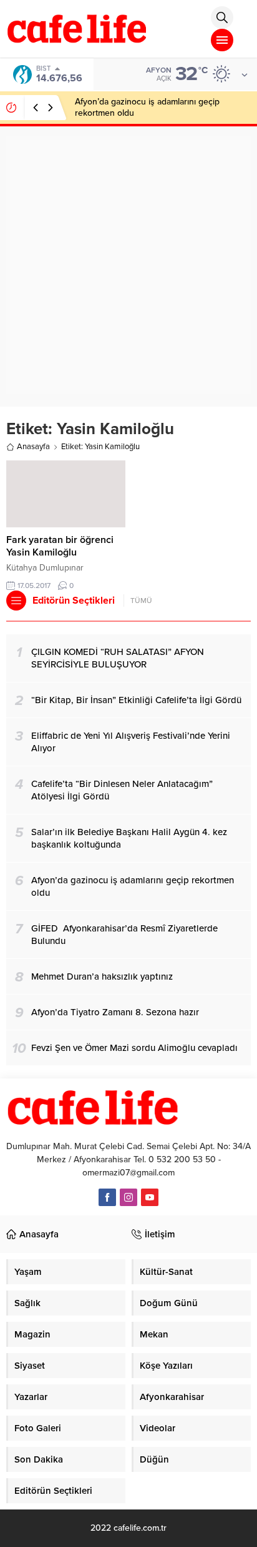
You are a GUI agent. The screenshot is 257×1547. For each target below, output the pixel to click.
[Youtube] (149, 1197)
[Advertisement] (128, 265)
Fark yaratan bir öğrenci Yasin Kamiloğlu (60, 546)
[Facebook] (107, 1197)
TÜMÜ (141, 600)
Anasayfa (33, 447)
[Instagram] (128, 1197)
